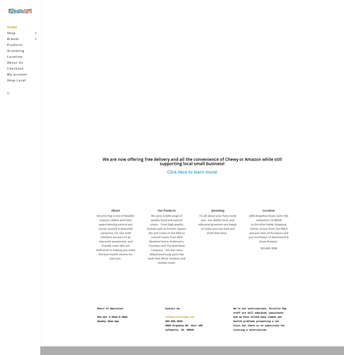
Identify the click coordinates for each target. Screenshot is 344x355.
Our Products (167, 210)
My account (17, 74)
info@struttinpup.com (179, 317)
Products (15, 45)
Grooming (16, 51)
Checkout (15, 68)
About (115, 210)
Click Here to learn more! (192, 172)
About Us (15, 63)
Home (12, 27)
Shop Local (16, 80)
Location (15, 57)
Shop (11, 33)
